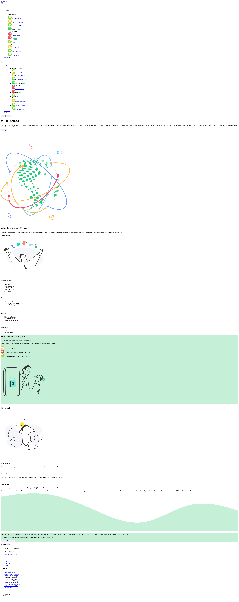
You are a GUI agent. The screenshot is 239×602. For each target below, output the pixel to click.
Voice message (16, 35)
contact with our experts (7, 541)
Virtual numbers (16, 51)
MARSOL (4, 1)
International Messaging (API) (13, 576)
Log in (3, 116)
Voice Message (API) (10, 579)
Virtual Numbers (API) (11, 586)
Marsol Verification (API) (12, 584)
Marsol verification (17, 48)
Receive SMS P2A (17, 22)
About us (7, 57)
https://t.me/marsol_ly (10, 554)
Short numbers (16, 55)
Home (6, 7)
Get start (3, 130)
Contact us (7, 59)
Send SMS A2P (16, 18)
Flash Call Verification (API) (12, 582)
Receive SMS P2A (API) (11, 574)
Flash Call (15, 42)
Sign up (9, 116)
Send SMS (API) (9, 572)
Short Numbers (8, 587)
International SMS (17, 26)
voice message (19, 89)
